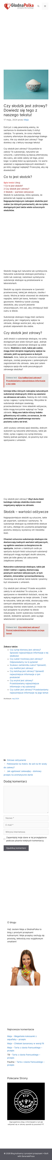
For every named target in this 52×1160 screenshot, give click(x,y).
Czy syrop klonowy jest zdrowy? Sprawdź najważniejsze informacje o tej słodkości (29, 653)
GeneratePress (28, 1156)
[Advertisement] (26, 43)
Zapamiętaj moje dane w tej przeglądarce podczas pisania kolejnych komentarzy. (26, 839)
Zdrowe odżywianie (16, 760)
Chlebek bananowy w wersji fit (29, 1043)
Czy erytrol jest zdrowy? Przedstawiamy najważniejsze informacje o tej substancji (24, 683)
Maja (9, 1036)
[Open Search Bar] (38, 6)
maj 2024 (15, 699)
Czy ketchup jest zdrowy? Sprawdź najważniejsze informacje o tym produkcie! (27, 674)
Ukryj (17, 182)
